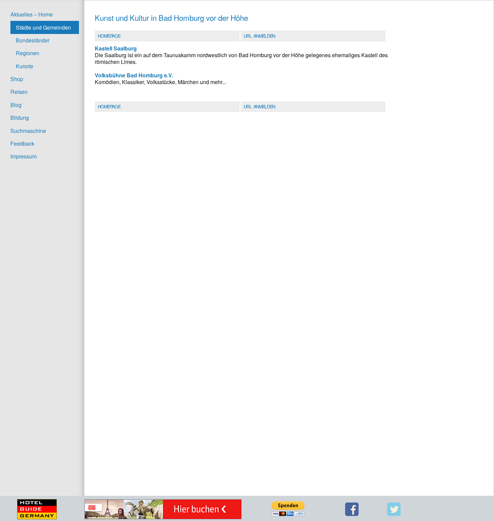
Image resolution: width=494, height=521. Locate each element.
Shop (16, 79)
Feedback (22, 143)
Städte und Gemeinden (43, 27)
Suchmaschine (28, 131)
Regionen (27, 53)
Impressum (23, 156)
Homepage (109, 35)
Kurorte (24, 66)
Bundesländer (32, 40)
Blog (16, 105)
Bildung (19, 117)
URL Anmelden (259, 35)
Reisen (19, 92)
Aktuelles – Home (31, 14)
